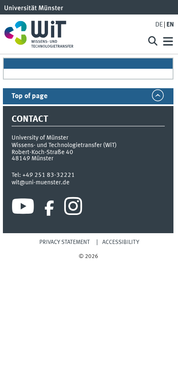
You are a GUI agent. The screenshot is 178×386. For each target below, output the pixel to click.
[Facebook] (49, 208)
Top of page (30, 96)
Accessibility (120, 242)
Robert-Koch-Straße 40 (42, 152)
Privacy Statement (64, 242)
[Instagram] (73, 208)
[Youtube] (23, 208)
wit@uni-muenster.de (41, 182)
